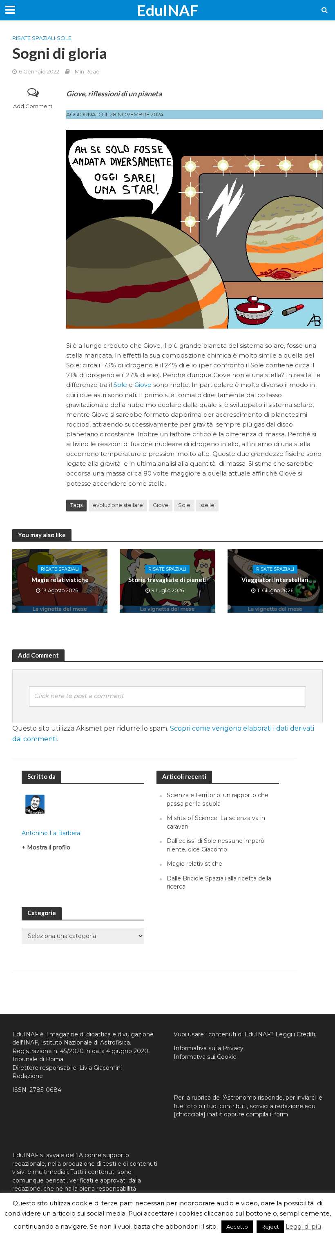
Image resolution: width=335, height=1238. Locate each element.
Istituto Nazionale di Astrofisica (85, 1042)
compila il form (267, 1114)
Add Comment (33, 106)
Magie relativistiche (60, 579)
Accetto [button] (237, 1226)
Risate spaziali (33, 38)
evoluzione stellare (118, 505)
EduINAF (167, 10)
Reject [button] (270, 1226)
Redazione (27, 1076)
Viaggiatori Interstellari (274, 579)
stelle (207, 505)
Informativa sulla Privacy (208, 1048)
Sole (64, 38)
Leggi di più (303, 1226)
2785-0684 (45, 1090)
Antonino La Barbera (51, 833)
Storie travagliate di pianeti (167, 579)
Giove (143, 385)
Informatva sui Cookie (205, 1057)
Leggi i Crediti (295, 1034)
